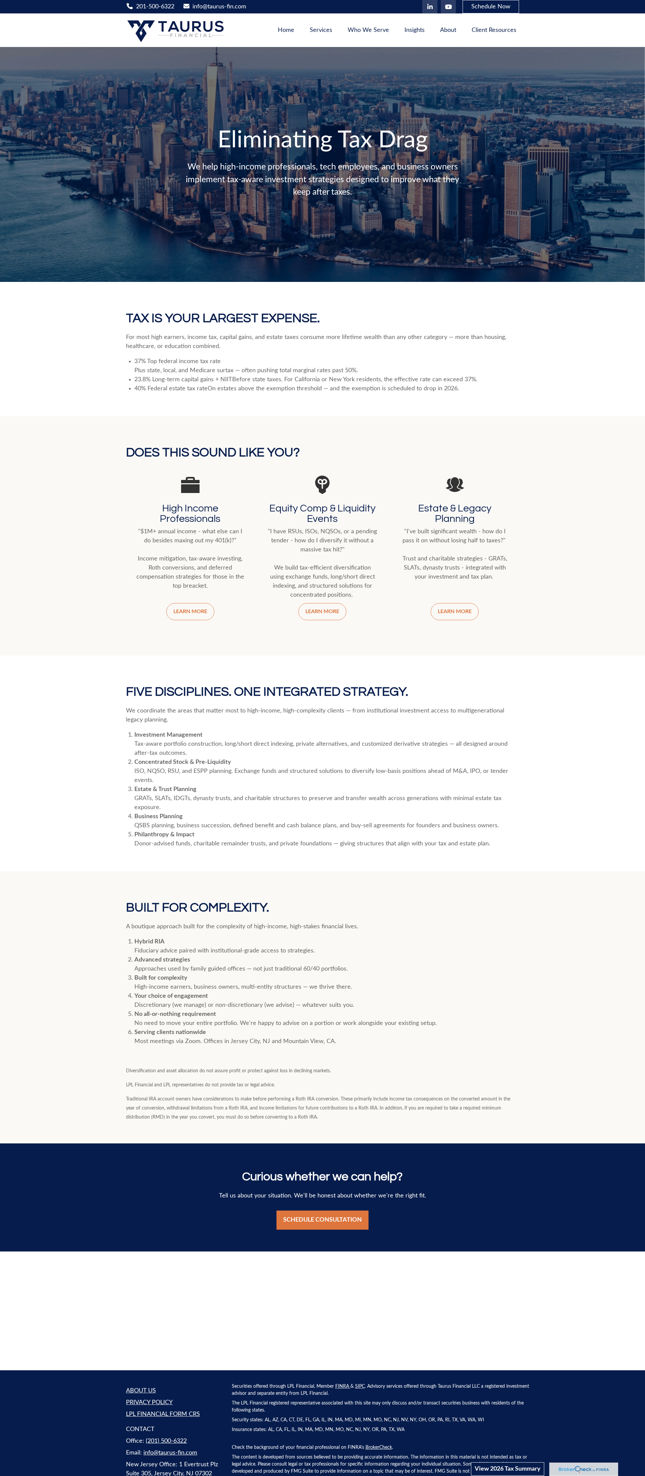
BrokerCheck (379, 1447)
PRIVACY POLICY (149, 1402)
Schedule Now (490, 7)
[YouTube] (448, 6)
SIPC (360, 1386)
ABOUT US (141, 1391)
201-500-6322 (155, 7)
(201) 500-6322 (166, 1441)
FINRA (342, 1386)
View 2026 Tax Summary (508, 1469)
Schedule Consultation (322, 1220)
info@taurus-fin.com (219, 7)
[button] (286, 30)
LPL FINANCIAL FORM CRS (163, 1414)
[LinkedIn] (429, 6)
